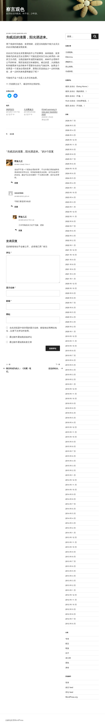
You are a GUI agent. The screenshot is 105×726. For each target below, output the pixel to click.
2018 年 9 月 (70, 403)
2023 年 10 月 (71, 192)
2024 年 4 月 (70, 183)
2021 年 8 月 (70, 264)
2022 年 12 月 (71, 211)
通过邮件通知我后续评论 (20, 336)
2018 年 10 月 (71, 398)
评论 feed (69, 692)
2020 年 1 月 (70, 331)
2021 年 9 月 (70, 259)
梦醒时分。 (69, 61)
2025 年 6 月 (70, 163)
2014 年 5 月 (70, 513)
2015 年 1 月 (70, 475)
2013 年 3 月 (70, 580)
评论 (9, 252)
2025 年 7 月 (70, 159)
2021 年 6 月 (70, 269)
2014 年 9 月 (70, 494)
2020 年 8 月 (70, 298)
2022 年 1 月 (70, 245)
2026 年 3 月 (70, 135)
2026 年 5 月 (70, 125)
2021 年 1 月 (70, 278)
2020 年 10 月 (71, 288)
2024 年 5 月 (70, 178)
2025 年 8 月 (70, 154)
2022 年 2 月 (70, 240)
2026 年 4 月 (70, 130)
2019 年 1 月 (70, 384)
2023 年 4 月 (70, 197)
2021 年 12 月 (71, 250)
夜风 (67, 86)
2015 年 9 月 (70, 441)
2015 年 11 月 (71, 432)
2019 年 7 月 (70, 355)
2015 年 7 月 (70, 451)
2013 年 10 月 (71, 547)
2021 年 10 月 (71, 254)
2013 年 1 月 (70, 590)
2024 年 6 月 (70, 173)
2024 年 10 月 (71, 168)
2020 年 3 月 (70, 322)
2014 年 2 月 (70, 528)
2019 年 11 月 (71, 341)
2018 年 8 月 (70, 408)
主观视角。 (69, 52)
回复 (16, 183)
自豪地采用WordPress (14, 720)
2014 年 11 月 (71, 484)
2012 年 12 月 (71, 595)
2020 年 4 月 (70, 317)
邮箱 (9, 300)
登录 (67, 682)
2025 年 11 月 (71, 144)
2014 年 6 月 (70, 508)
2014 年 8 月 (70, 499)
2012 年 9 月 (70, 609)
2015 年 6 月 (70, 456)
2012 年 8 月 (70, 614)
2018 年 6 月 (70, 412)
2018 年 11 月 (71, 393)
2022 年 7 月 (70, 226)
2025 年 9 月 (70, 149)
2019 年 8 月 (70, 350)
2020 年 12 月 (71, 283)
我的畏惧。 (81, 91)
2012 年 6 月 (70, 623)
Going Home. (82, 86)
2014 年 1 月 (70, 532)
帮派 (67, 648)
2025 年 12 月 (71, 139)
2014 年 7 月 (70, 504)
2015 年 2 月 (70, 470)
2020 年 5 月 (70, 312)
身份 (67, 667)
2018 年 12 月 (71, 389)
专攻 (67, 638)
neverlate (22, 33)
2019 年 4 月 (70, 369)
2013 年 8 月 (70, 556)
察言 (67, 643)
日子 (67, 653)
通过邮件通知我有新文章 (20, 342)
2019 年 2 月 (70, 379)
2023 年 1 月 (70, 206)
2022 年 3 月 (70, 235)
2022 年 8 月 (70, 221)
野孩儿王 (18, 161)
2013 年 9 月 (70, 551)
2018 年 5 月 (70, 417)
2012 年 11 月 (71, 599)
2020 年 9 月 (70, 293)
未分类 (12, 134)
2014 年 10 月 (71, 489)
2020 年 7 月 (70, 302)
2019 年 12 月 (71, 336)
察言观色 (15, 9)
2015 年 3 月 (70, 465)
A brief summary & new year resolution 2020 (49, 112)
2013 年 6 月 (70, 566)
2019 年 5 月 (70, 365)
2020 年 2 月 (70, 326)
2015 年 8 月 (70, 446)
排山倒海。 (69, 66)
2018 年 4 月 (70, 422)
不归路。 (80, 105)
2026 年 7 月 (70, 120)
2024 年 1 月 (70, 187)
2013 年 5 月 (70, 571)
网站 (8, 314)
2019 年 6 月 (70, 360)
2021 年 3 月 (70, 274)
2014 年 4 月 (70, 518)
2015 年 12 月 (71, 427)
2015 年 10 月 (71, 436)
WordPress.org (71, 697)
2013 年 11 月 (71, 542)
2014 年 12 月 (71, 480)
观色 (67, 662)
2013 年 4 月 (70, 575)
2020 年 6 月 (70, 307)
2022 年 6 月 (70, 230)
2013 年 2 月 (70, 585)
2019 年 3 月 (70, 374)
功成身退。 (69, 71)
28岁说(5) (10, 109)
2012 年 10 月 (71, 604)
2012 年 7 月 (70, 618)
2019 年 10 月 (71, 345)
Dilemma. (69, 57)
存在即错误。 (82, 100)
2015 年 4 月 (70, 460)
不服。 (79, 96)
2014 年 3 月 (70, 523)
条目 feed (69, 687)
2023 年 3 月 (70, 202)
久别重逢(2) (28, 109)
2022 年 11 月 (71, 216)
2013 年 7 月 (70, 561)
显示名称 (11, 287)
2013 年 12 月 (71, 537)
